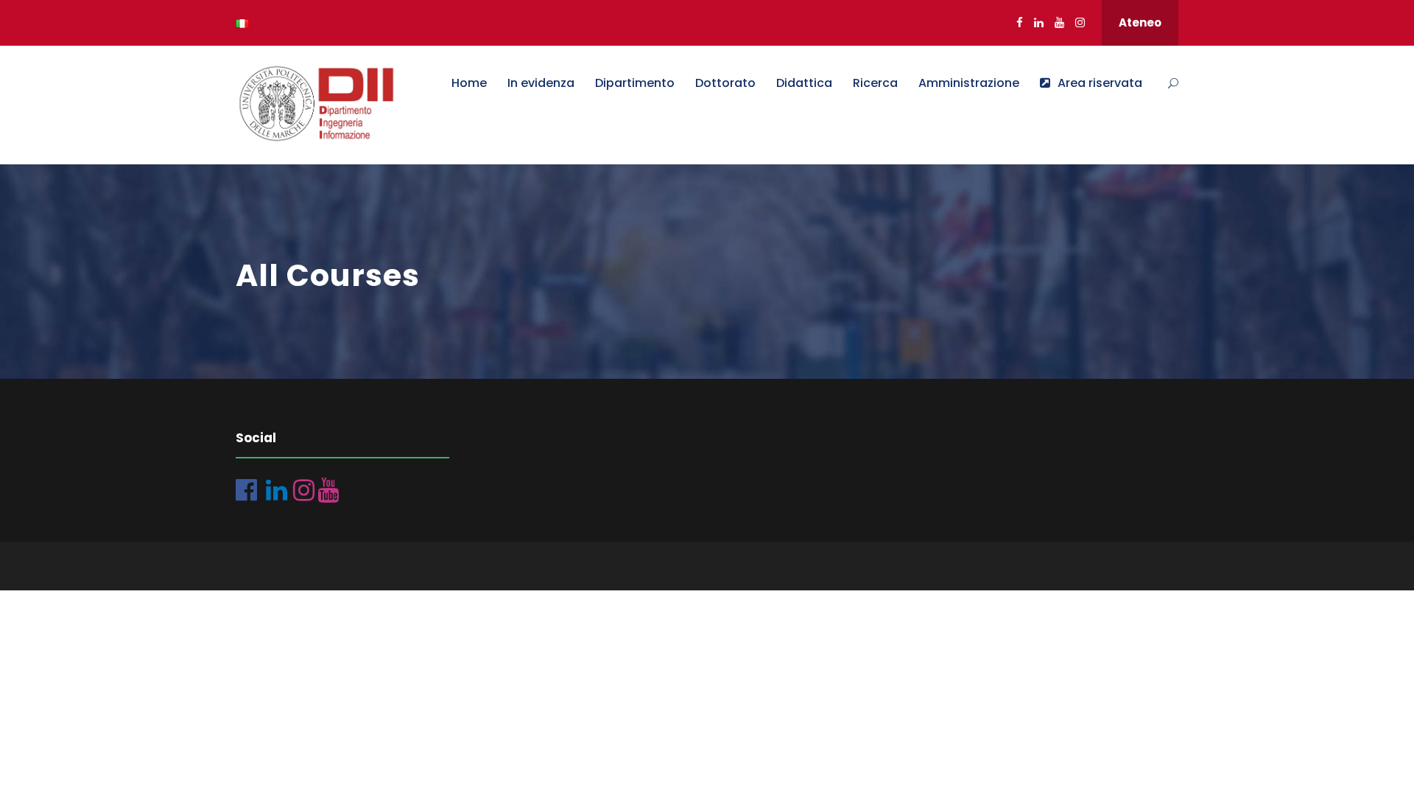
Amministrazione (968, 82)
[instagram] (1080, 22)
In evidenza (540, 82)
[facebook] (1019, 22)
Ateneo (1140, 22)
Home (469, 82)
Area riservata (1100, 82)
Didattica (804, 82)
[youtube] (1059, 22)
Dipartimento (635, 82)
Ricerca (875, 82)
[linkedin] (1039, 22)
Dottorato (725, 82)
